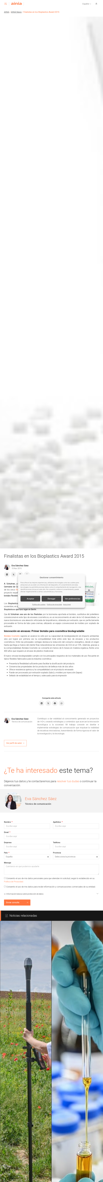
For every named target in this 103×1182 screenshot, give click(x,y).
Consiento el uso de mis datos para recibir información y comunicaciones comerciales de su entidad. (51, 887)
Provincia (57, 853)
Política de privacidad (54, 604)
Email (6, 832)
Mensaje (7, 863)
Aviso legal (67, 604)
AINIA (6, 12)
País (6, 853)
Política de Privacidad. (14, 881)
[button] (87, 4)
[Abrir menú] (5, 3)
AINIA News (16, 12)
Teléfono (56, 843)
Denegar (51, 598)
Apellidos (57, 822)
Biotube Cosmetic (12, 636)
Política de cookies (38, 604)
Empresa (7, 843)
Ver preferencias (72, 598)
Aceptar (30, 598)
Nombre (7, 822)
